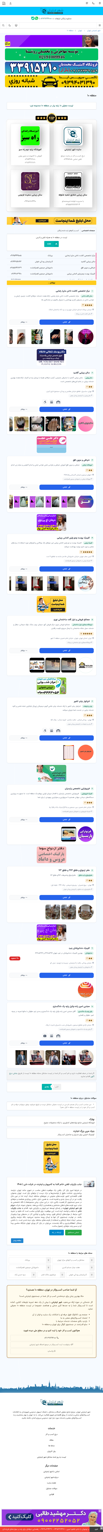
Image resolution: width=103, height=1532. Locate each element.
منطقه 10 (70, 30)
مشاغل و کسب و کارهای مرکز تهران (70, 1260)
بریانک (27, 1260)
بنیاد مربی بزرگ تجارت (83, 1131)
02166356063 (15, 261)
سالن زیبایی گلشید (88, 261)
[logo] (51, 11)
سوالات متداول (51, 1488)
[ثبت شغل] (87, 3)
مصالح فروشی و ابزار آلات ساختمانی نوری (72, 619)
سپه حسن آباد (19, 1274)
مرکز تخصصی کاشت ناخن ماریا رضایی (80, 255)
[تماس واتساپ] (37, 18)
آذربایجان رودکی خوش (78, 1274)
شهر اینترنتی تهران (93, 30)
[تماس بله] (33, 19)
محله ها (51, 1445)
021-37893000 (50, 1338)
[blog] (89, 1212)
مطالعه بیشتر (17, 1241)
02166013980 (16, 273)
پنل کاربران (51, 1451)
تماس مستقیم (73, 1232)
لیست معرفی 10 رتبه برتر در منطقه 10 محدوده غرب (51, 105)
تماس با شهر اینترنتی (51, 1471)
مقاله (51, 1440)
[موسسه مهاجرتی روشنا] (51, 59)
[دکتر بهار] (51, 46)
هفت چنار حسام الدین (71, 1267)
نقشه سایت (51, 1483)
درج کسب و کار (52, 1434)
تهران (80, 30)
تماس (65, 322)
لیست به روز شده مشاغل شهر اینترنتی (51, 1457)
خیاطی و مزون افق (88, 267)
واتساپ (50, 1351)
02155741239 (15, 267)
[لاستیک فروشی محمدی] (51, 73)
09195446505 (15, 255)
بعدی (47, 1086)
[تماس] (93, 3)
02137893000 (46, 18)
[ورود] (10, 3)
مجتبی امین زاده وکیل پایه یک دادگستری (71, 1006)
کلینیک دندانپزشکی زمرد (79, 948)
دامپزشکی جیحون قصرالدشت (27, 1267)
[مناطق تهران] (100, 3)
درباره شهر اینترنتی (51, 1477)
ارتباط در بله (56, 1232)
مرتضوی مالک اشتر (48, 1274)
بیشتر (23, 322)
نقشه (49, 243)
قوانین (51, 1494)
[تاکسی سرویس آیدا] (51, 86)
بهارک (91, 1119)
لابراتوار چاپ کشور (82, 701)
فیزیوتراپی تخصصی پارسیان (77, 788)
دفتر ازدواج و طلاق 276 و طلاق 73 (74, 870)
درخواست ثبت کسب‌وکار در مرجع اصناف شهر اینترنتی (50, 1344)
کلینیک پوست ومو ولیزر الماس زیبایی (81, 273)
